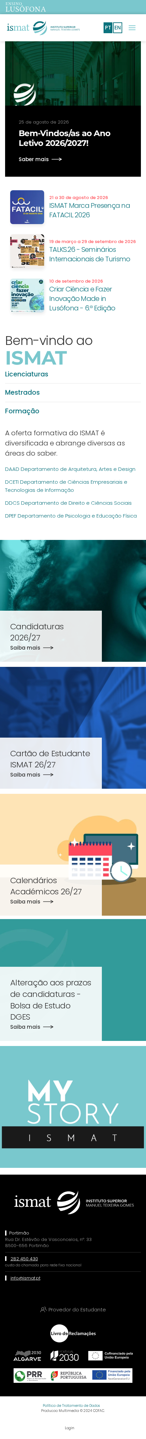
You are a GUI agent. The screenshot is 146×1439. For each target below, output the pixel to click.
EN (117, 27)
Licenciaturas (26, 374)
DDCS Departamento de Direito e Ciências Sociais (68, 502)
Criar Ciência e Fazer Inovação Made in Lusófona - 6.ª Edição (82, 298)
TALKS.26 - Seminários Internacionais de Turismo (89, 254)
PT (108, 27)
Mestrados (22, 392)
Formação (22, 411)
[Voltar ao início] (43, 27)
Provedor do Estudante (77, 1309)
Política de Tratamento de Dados (71, 1405)
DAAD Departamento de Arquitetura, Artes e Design (70, 469)
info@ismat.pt (25, 1278)
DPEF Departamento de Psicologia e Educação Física (71, 515)
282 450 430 (24, 1259)
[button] (132, 27)
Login (69, 1428)
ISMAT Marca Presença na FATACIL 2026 (89, 210)
